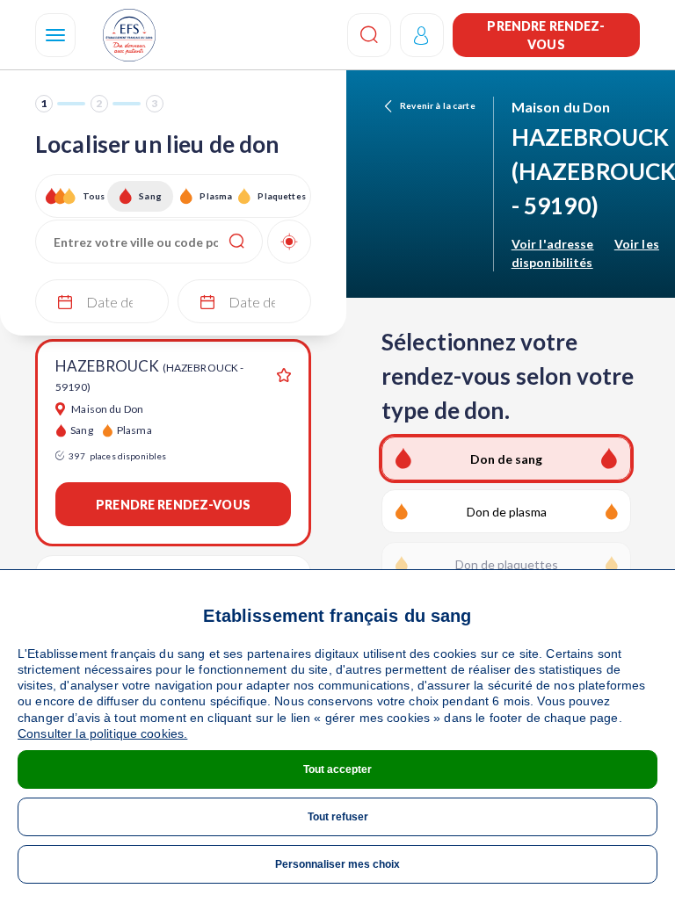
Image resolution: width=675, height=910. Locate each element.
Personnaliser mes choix (337, 864)
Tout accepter (337, 769)
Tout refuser (338, 817)
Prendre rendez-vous (546, 35)
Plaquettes (281, 196)
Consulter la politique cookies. (102, 733)
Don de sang (506, 458)
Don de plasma (507, 511)
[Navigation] (55, 35)
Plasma (216, 196)
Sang (150, 196)
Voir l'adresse (553, 243)
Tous (94, 196)
